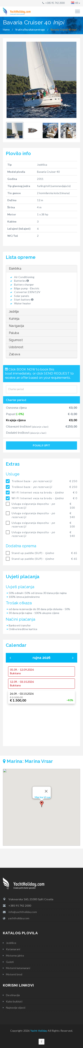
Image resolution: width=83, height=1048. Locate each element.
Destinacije (13, 995)
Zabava (14, 354)
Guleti (10, 961)
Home (6, 29)
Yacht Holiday (38, 1030)
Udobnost (16, 347)
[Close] (46, 791)
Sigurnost (16, 340)
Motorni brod (14, 974)
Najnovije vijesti (15, 1007)
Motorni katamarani (18, 968)
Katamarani (13, 949)
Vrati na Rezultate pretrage (30, 29)
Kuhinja (14, 319)
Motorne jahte (15, 955)
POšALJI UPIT (41, 445)
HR (76, 3)
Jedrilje (14, 311)
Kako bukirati (14, 1001)
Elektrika (15, 268)
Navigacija (16, 326)
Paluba (14, 333)
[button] (41, 804)
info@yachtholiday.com (22, 911)
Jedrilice (11, 942)
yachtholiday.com (18, 918)
